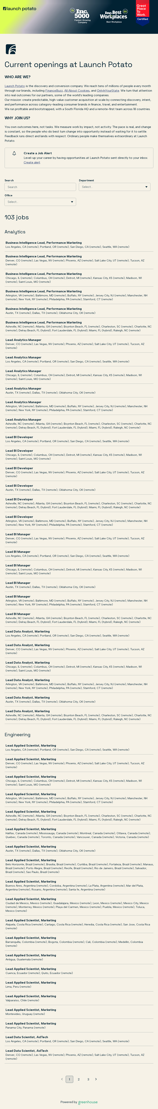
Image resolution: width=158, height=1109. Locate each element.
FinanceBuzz (54, 90)
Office (8, 195)
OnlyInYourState (108, 90)
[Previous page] (62, 1079)
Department (86, 180)
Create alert (32, 162)
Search (9, 180)
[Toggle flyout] (146, 187)
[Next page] (96, 1079)
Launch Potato (15, 86)
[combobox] (82, 187)
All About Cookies (77, 90)
